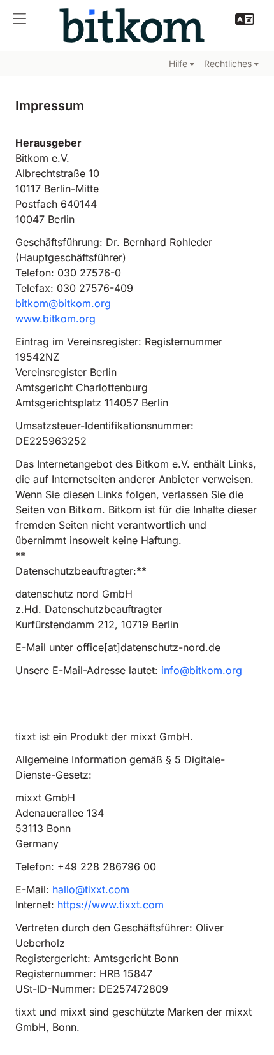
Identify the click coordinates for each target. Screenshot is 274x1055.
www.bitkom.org (55, 318)
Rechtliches (228, 63)
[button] (19, 19)
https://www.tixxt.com (110, 904)
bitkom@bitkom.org (63, 303)
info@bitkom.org (201, 670)
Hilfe (178, 63)
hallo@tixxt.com (90, 889)
